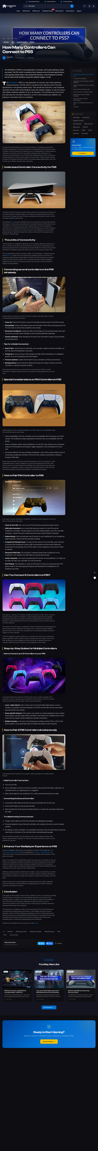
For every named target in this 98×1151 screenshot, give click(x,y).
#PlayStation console (21, 931)
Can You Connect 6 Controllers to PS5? (82, 92)
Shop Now (83, 153)
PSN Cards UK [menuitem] (59, 11)
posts (36, 923)
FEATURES (14, 38)
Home (3, 38)
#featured (10, 931)
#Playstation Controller (35, 931)
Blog (8, 38)
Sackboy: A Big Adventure (42, 852)
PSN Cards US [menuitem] (70, 11)
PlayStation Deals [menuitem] (47, 11)
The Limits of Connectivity (79, 78)
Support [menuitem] (79, 11)
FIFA (51, 850)
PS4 (12, 222)
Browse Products (48, 1041)
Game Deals (76, 133)
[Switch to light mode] (94, 575)
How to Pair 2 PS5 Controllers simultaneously (80, 99)
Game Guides (85, 133)
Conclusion (76, 106)
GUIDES (32, 42)
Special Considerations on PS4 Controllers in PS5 (83, 86)
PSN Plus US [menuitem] (36, 11)
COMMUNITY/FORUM (22, 42)
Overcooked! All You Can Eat (11, 852)
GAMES (83, 130)
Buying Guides (85, 117)
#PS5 (5, 935)
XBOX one (9, 255)
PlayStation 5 (13, 82)
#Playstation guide (49, 931)
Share (42, 943)
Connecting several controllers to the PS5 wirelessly (83, 81)
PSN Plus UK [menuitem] (26, 11)
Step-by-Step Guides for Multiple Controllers (81, 95)
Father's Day (76, 130)
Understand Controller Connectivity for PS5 (84, 75)
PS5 (13, 42)
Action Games (76, 117)
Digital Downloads (88, 123)
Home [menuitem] (18, 11)
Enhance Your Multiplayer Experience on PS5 (83, 103)
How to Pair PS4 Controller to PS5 (81, 89)
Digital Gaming (76, 127)
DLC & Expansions (77, 123)
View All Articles (48, 1007)
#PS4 (58, 931)
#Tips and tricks (14, 935)
